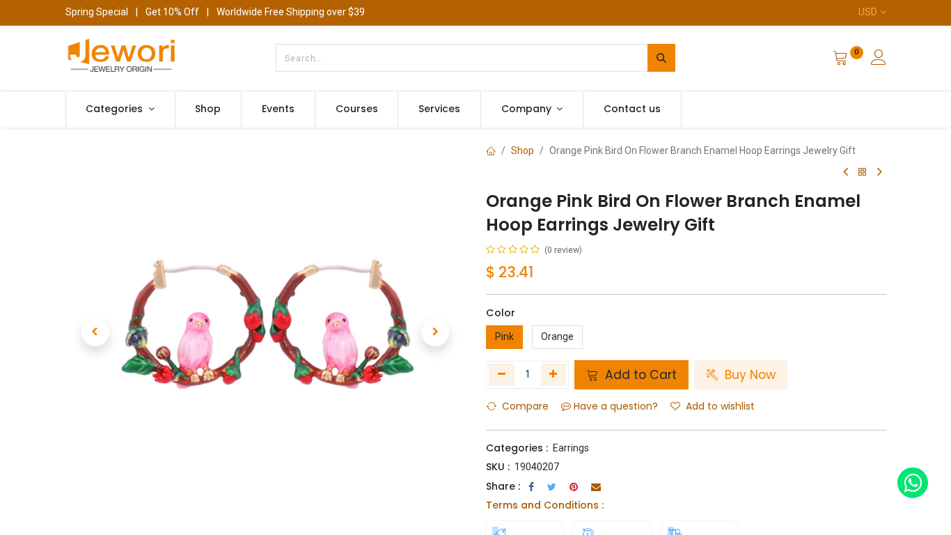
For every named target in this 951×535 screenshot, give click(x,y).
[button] (95, 332)
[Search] (661, 58)
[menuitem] (208, 109)
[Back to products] (862, 172)
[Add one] (554, 375)
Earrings (571, 447)
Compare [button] (525, 406)
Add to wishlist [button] (720, 406)
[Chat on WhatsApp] (912, 482)
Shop (522, 150)
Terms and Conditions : (545, 505)
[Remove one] (501, 375)
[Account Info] (878, 59)
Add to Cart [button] (639, 374)
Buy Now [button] (748, 374)
